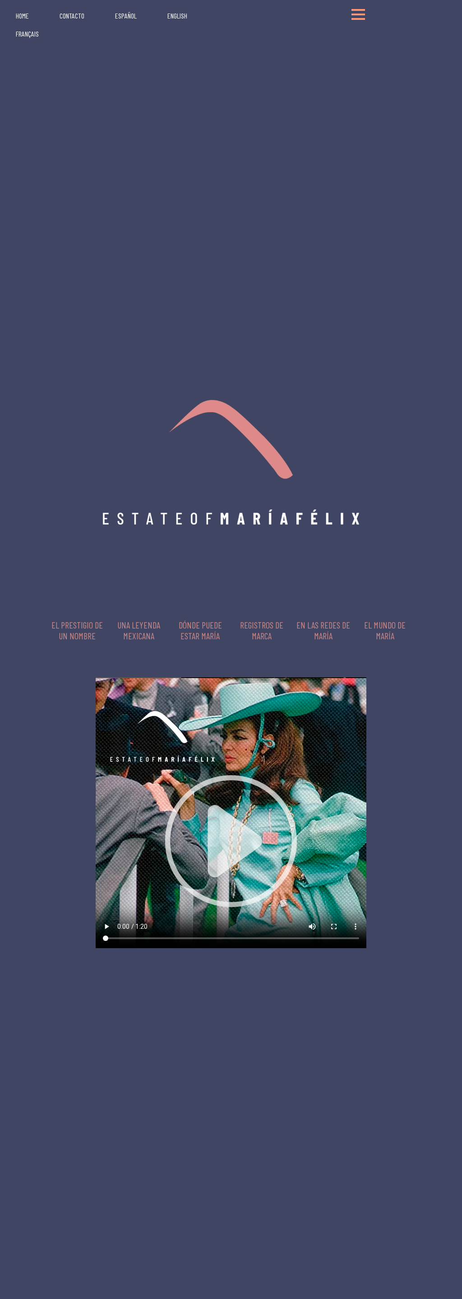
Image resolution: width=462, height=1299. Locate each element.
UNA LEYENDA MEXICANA (138, 630)
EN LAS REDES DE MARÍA (323, 630)
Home (22, 15)
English (177, 15)
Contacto (72, 15)
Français (27, 33)
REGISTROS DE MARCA (261, 630)
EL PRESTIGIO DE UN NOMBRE (77, 630)
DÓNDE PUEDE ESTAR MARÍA (200, 630)
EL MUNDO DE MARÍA (385, 630)
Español (126, 15)
